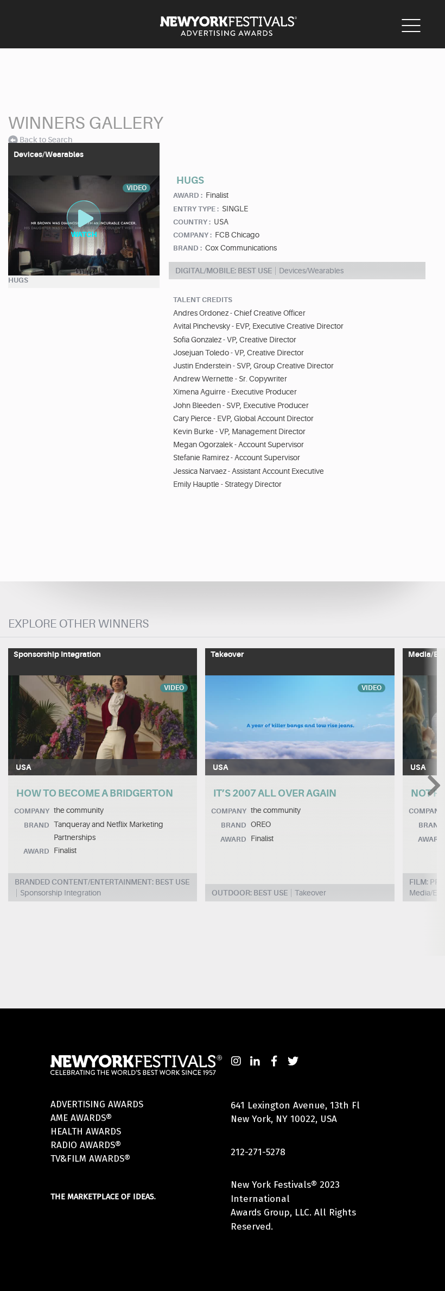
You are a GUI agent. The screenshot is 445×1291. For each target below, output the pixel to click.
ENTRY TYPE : (196, 209)
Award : (187, 195)
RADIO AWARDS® (85, 1145)
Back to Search (46, 139)
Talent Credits (202, 300)
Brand (36, 825)
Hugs (18, 280)
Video (174, 688)
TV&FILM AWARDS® (90, 1158)
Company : (192, 235)
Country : (192, 222)
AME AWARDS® (81, 1118)
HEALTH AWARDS (85, 1131)
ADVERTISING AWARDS (96, 1104)
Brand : (187, 248)
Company (31, 811)
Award (36, 851)
